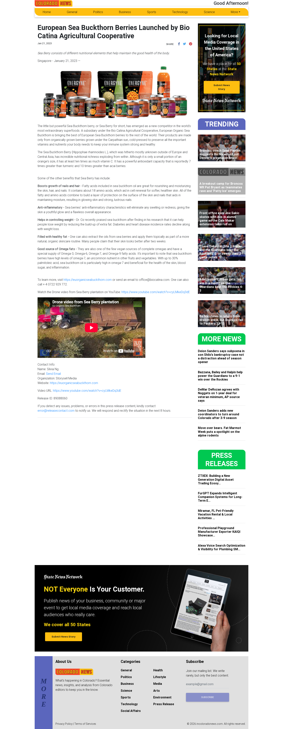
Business (125, 12)
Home (47, 12)
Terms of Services (85, 724)
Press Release (163, 704)
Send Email (53, 374)
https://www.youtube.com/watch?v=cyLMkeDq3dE (155, 292)
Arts (156, 690)
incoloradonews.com (210, 724)
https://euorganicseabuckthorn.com (88, 280)
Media (157, 684)
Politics (98, 12)
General (72, 12)
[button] (179, 44)
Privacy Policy (64, 724)
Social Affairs (131, 711)
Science (209, 12)
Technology (180, 12)
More (234, 12)
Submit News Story (222, 87)
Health (158, 670)
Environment (162, 697)
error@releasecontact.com (56, 410)
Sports (151, 12)
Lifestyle (159, 677)
